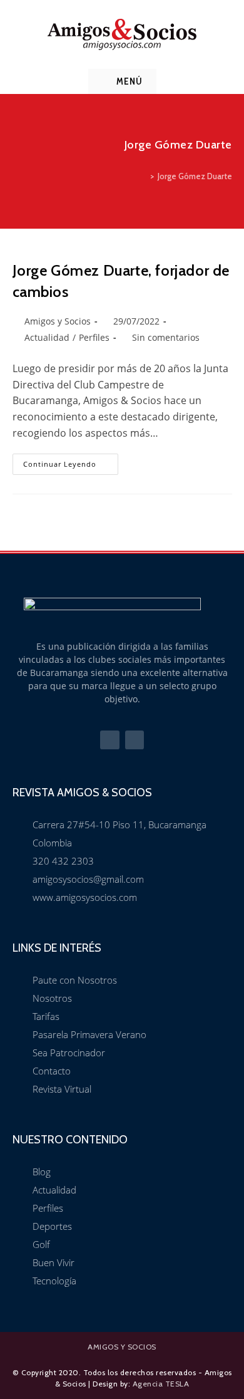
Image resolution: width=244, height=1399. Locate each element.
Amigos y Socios (57, 321)
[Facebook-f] (109, 740)
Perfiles (94, 337)
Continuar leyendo (70, 461)
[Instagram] (135, 740)
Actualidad (46, 337)
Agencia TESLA (161, 1383)
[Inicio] (143, 176)
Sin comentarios (166, 337)
